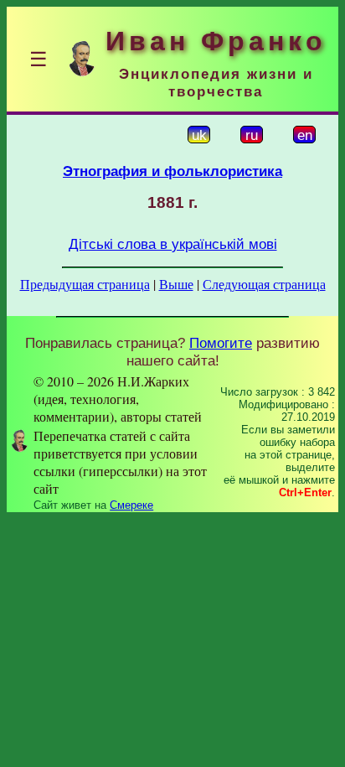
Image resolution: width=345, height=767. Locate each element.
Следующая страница (264, 284)
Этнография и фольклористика (172, 171)
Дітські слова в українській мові (173, 244)
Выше (176, 284)
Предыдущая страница (85, 284)
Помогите (220, 342)
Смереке (131, 505)
